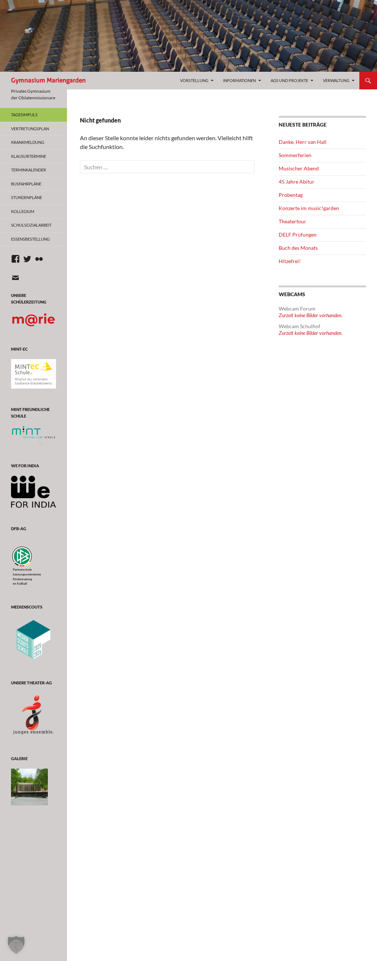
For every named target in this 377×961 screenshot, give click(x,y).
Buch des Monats (298, 248)
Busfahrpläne (26, 183)
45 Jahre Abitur (296, 181)
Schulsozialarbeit (31, 225)
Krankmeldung (27, 142)
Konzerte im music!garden (309, 208)
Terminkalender (28, 169)
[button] (16, 945)
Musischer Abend (299, 168)
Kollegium (22, 211)
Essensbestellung (30, 239)
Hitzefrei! (290, 261)
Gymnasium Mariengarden (48, 80)
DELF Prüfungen (298, 234)
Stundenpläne (26, 197)
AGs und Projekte (289, 80)
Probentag (291, 195)
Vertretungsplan (30, 128)
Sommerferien (295, 155)
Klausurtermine (28, 156)
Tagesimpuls (24, 114)
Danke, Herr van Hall (303, 142)
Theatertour (292, 221)
